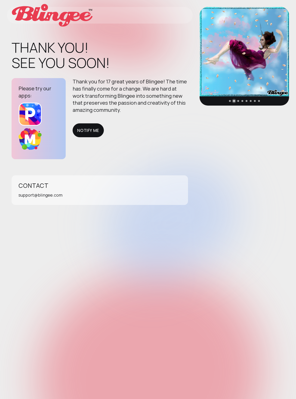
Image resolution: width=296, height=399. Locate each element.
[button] (230, 101)
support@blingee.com (40, 195)
